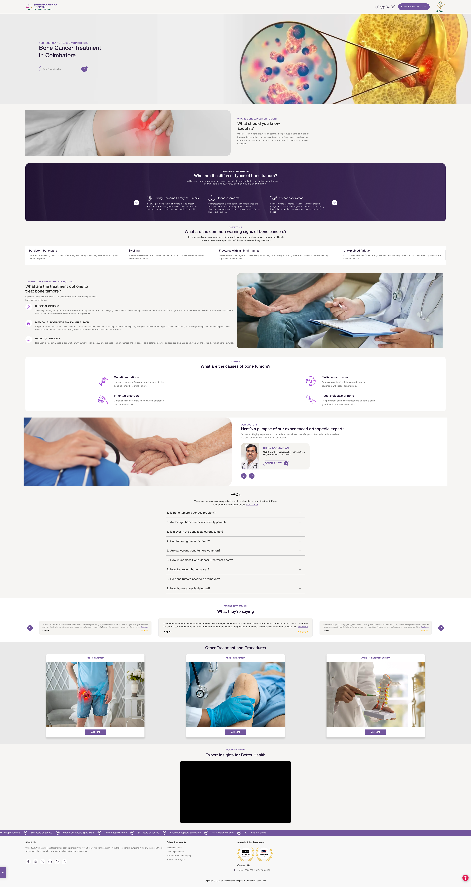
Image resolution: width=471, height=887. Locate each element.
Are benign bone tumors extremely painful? (234, 522)
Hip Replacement (174, 848)
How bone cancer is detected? (234, 588)
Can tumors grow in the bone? (234, 541)
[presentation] (136, 202)
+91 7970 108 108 (262, 870)
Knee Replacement (175, 852)
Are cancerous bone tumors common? (234, 550)
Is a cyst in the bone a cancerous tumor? (234, 532)
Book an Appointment (413, 7)
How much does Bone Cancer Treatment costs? (234, 560)
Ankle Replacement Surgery (179, 856)
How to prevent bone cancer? (234, 569)
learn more (95, 732)
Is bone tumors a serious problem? (234, 513)
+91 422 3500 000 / (245, 870)
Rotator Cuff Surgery (176, 860)
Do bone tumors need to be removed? (234, 579)
